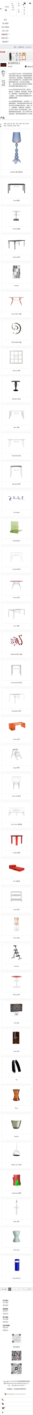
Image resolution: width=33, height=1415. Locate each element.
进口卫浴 (5, 31)
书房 (18, 125)
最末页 (29, 1289)
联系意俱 (5, 1305)
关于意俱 (5, 1302)
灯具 (5, 125)
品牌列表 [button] (4, 34)
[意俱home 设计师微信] (30, 3)
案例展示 (5, 42)
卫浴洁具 (10, 125)
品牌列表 (21, 47)
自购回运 (5, 1313)
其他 (14, 125)
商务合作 (5, 1327)
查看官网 (3, 74)
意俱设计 (5, 1311)
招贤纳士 (5, 1330)
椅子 (20, 123)
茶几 (24, 123)
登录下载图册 (3, 83)
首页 (5, 20)
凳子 (27, 123)
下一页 (22, 1289)
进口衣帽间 (5, 27)
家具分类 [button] (4, 38)
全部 (5, 123)
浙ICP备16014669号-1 (18, 1385)
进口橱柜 (5, 23)
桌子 (17, 123)
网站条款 (5, 1322)
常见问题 (5, 1319)
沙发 (8, 123)
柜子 (14, 123)
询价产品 (24, 9)
